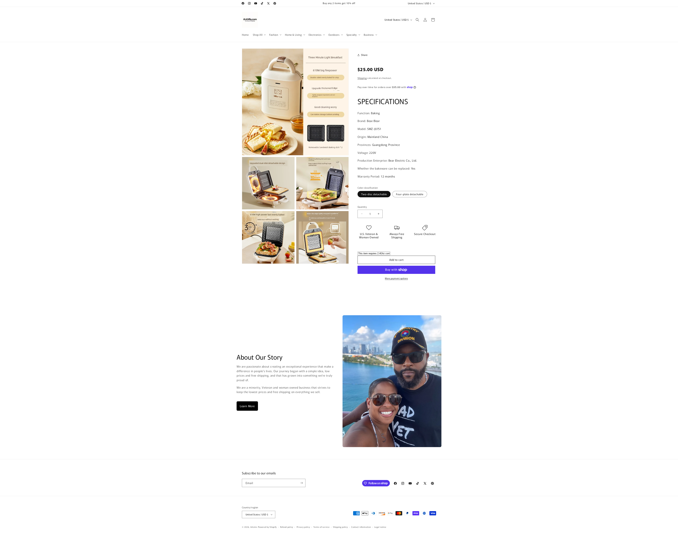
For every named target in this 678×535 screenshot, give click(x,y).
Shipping (362, 77)
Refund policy (286, 526)
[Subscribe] (301, 483)
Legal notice (380, 526)
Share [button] (364, 55)
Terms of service (321, 526)
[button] (259, 34)
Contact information (361, 526)
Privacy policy (303, 526)
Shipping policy (340, 526)
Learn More (247, 406)
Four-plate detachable (409, 194)
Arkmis (253, 526)
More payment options (396, 278)
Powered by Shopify (267, 526)
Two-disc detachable (374, 194)
